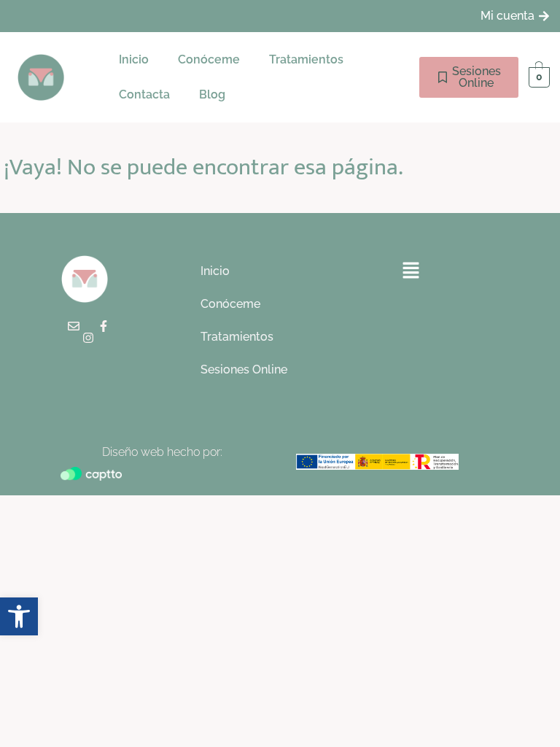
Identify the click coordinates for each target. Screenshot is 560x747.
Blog (212, 94)
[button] (309, 59)
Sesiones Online (244, 369)
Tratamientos (306, 59)
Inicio (134, 59)
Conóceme (209, 59)
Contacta (144, 94)
